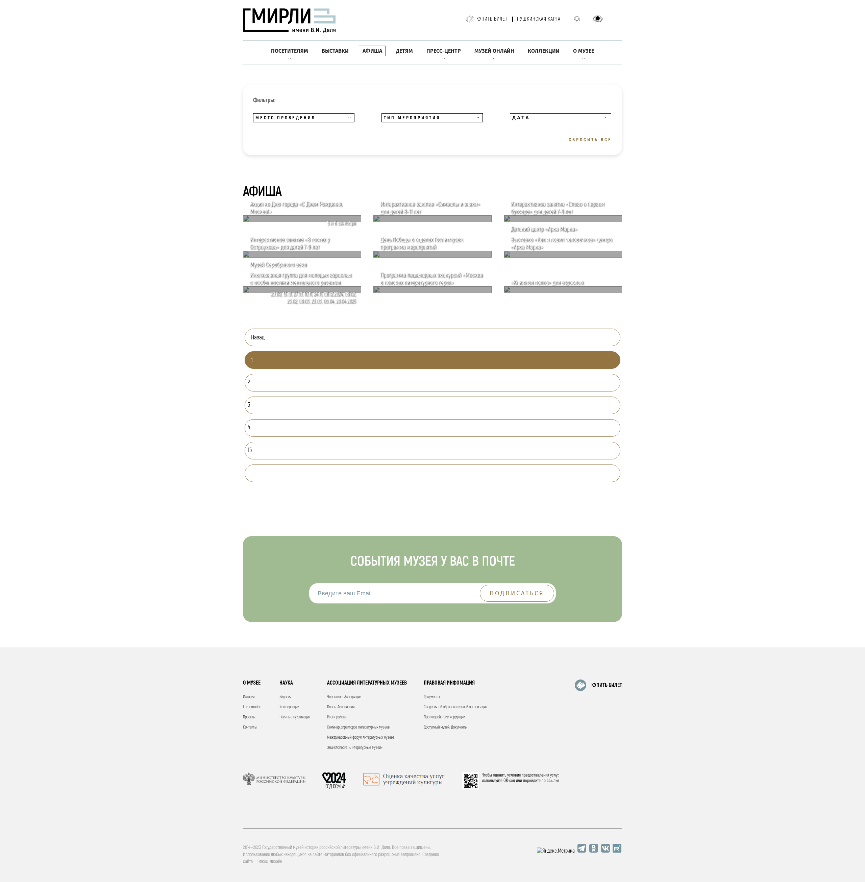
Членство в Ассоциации (344, 696)
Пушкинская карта (539, 19)
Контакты (250, 727)
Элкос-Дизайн (269, 861)
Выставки (335, 51)
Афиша (372, 51)
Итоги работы (337, 717)
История (249, 696)
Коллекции (544, 51)
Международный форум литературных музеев (360, 737)
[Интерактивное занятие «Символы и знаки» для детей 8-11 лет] (432, 220)
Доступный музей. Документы (445, 727)
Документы (432, 696)
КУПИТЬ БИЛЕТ (606, 685)
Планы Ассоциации (340, 707)
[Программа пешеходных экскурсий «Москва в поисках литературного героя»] (432, 291)
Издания (285, 696)
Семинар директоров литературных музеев (358, 727)
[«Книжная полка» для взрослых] (563, 291)
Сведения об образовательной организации (455, 707)
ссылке (553, 780)
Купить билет (492, 19)
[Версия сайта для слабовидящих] (598, 19)
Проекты (249, 717)
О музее (583, 51)
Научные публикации (294, 717)
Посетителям (289, 51)
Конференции (289, 707)
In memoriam (253, 707)
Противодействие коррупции (444, 717)
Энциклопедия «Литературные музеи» (354, 747)
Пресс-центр (443, 51)
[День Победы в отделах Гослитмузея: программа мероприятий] (432, 256)
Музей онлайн (494, 51)
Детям (404, 51)
